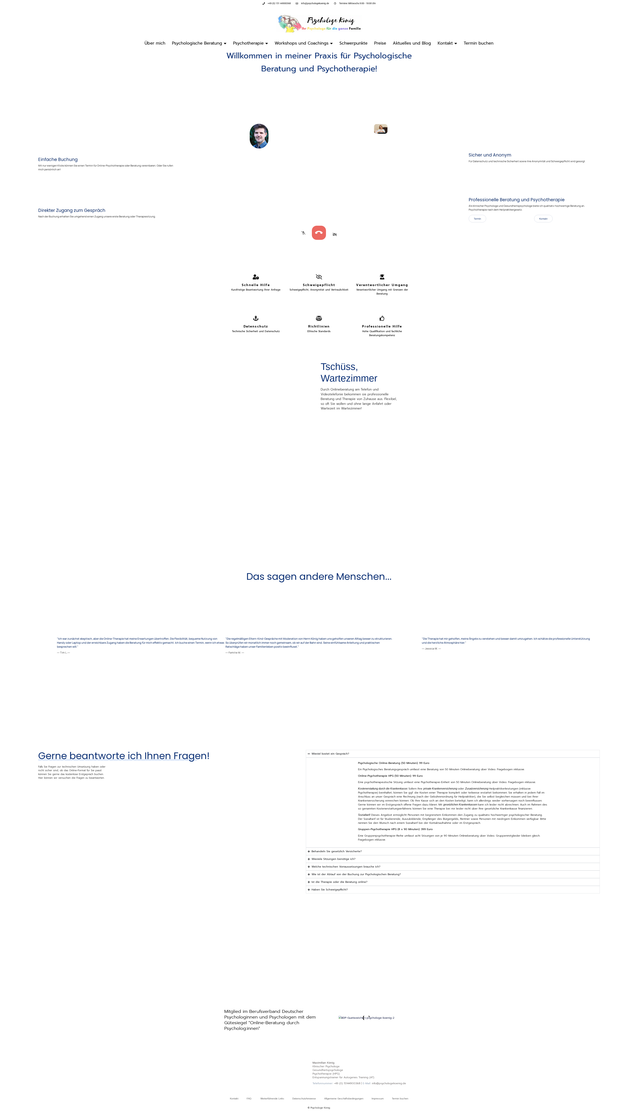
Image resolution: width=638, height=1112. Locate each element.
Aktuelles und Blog (412, 43)
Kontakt (445, 43)
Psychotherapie (248, 43)
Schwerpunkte (353, 43)
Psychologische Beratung (197, 43)
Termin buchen (478, 43)
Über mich (155, 43)
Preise (380, 43)
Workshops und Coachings (301, 43)
